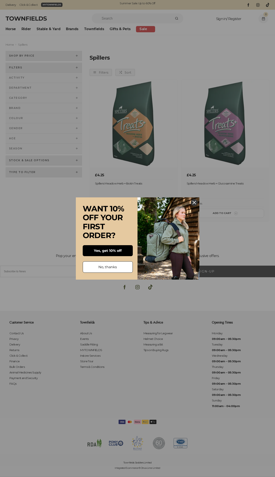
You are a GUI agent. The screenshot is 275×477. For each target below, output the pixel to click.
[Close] (194, 202)
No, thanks (107, 267)
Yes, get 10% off (108, 251)
